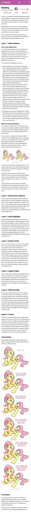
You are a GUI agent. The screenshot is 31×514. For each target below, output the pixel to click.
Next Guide (24, 12)
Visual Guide (6, 337)
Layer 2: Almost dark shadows (13, 196)
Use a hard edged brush (9, 47)
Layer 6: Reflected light (10, 290)
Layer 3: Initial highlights (10, 217)
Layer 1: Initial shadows (10, 43)
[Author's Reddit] (27, 9)
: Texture (7, 314)
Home (16, 12)
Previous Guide (7, 12)
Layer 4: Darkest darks (10, 241)
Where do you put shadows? (10, 124)
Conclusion (5, 495)
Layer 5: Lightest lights (10, 271)
